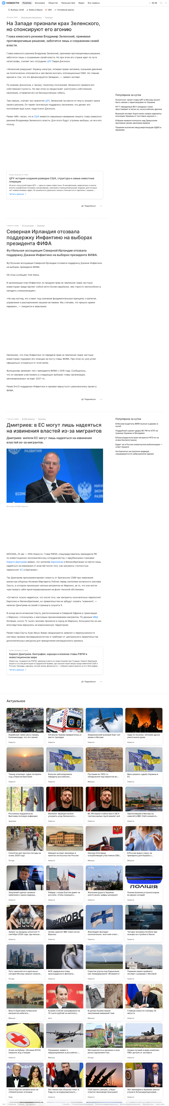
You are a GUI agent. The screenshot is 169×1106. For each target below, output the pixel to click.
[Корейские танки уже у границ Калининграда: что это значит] (25, 726)
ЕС (21, 569)
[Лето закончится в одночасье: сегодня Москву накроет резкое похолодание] (25, 962)
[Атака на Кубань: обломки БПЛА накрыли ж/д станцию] (25, 1041)
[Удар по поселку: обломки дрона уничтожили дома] (143, 726)
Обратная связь (148, 1104)
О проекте (66, 1104)
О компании (11, 1104)
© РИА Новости (28, 419)
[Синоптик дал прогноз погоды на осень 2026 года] (25, 844)
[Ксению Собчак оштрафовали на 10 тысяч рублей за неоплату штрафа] (64, 1002)
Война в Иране (36, 10)
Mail (3, 1104)
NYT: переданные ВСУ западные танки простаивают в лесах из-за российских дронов (138, 107)
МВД (95, 617)
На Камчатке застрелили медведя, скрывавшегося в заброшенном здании (134, 452)
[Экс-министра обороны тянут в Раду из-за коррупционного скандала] (64, 1081)
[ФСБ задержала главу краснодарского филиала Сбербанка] (64, 962)
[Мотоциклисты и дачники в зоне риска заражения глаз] (104, 1041)
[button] (55, 476)
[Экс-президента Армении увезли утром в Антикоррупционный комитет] (143, 1081)
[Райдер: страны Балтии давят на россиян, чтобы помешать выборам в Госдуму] (64, 884)
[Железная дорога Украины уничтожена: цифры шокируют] (104, 884)
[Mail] (3, 3)
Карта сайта (160, 1104)
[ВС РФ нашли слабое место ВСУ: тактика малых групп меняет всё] (104, 805)
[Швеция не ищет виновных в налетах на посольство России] (64, 844)
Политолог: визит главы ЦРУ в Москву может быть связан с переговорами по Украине (137, 101)
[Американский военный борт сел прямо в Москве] (104, 726)
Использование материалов (130, 1104)
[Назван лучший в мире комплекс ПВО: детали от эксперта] (143, 1041)
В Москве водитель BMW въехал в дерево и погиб (136, 424)
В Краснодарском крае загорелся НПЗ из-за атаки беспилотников (137, 438)
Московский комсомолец (31, 17)
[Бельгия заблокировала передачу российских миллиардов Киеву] (64, 765)
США (36, 116)
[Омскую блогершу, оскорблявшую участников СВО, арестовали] (104, 844)
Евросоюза (57, 562)
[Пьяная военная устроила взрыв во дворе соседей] (143, 884)
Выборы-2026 (17, 10)
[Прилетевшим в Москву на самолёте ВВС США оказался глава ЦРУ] (143, 805)
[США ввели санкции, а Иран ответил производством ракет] (104, 1081)
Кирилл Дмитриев (17, 562)
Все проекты (30, 1104)
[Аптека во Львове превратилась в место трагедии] (64, 726)
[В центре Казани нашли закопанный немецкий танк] (104, 1002)
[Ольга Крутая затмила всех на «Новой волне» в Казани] (25, 1081)
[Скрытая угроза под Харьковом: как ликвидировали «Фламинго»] (104, 962)
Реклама (21, 1104)
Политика (49, 17)
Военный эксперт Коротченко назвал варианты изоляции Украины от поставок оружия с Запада (138, 114)
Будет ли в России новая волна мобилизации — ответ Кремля (138, 445)
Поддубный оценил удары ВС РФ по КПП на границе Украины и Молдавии (136, 431)
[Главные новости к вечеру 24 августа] (143, 1002)
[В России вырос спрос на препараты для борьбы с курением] (143, 844)
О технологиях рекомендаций (82, 1104)
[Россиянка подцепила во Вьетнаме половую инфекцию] (25, 805)
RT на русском (28, 226)
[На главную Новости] (12, 3)
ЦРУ (49, 61)
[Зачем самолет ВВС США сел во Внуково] (64, 923)
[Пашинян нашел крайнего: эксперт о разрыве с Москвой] (143, 962)
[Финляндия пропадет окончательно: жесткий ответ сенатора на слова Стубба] (104, 923)
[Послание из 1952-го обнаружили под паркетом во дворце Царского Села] (104, 765)
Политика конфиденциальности (106, 1104)
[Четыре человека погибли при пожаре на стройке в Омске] (143, 923)
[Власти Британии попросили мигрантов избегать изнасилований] (25, 1002)
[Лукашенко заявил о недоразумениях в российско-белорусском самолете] (64, 1041)
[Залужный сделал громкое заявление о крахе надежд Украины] (25, 884)
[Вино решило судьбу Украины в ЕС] (143, 765)
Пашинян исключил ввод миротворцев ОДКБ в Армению (138, 128)
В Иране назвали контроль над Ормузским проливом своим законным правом (136, 121)
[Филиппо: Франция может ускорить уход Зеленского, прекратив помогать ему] (64, 805)
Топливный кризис (65, 10)
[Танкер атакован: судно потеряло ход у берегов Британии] (25, 765)
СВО (50, 10)
